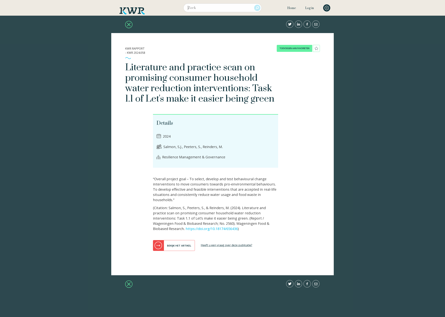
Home (291, 8)
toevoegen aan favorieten (294, 48)
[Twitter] (289, 24)
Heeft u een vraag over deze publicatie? (226, 245)
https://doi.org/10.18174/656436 (212, 228)
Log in (309, 8)
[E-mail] (315, 24)
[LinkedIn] (298, 24)
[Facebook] (307, 24)
